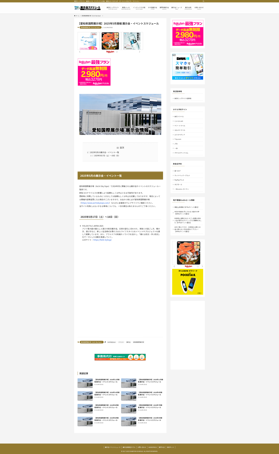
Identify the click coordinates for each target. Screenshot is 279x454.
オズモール (178, 184)
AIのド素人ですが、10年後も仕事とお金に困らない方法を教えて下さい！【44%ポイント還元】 (187, 229)
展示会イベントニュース (112, 447)
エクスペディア (179, 135)
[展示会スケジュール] (87, 8)
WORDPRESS (152, 447)
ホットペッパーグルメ (182, 175)
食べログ (177, 171)
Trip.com (177, 139)
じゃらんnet (178, 121)
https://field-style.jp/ (102, 239)
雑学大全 (162, 447)
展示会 (128, 342)
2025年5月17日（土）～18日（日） (107, 155)
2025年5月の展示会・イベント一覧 (104, 152)
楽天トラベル (179, 116)
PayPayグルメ (179, 180)
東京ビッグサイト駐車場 (182, 98)
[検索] (203, 1)
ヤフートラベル (179, 126)
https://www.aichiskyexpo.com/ (95, 202)
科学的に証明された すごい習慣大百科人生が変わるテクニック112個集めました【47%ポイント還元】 (188, 220)
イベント (121, 342)
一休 (176, 148)
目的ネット (170, 447)
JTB (175, 144)
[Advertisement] (120, 274)
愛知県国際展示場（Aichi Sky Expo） (90, 27)
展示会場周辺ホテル (129, 447)
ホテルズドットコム (181, 153)
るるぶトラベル (179, 130)
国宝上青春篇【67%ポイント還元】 (186, 207)
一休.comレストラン (181, 189)
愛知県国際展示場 (138, 342)
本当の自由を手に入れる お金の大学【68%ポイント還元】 (186, 212)
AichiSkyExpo (112, 342)
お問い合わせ (142, 447)
